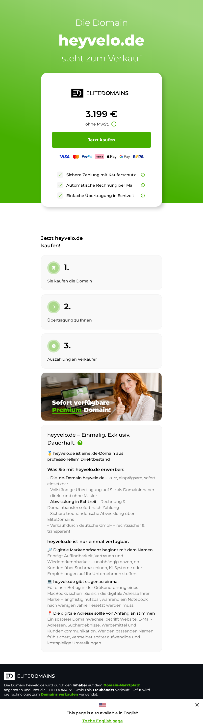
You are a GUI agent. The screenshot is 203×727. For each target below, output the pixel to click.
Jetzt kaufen (101, 139)
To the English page (102, 721)
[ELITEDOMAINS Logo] (78, 676)
